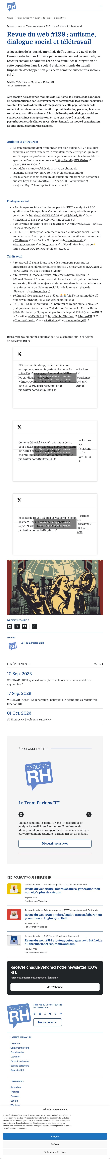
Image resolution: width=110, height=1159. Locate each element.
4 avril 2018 (84, 455)
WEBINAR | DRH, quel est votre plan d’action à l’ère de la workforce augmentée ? (49, 682)
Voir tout (98, 664)
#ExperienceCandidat (45, 385)
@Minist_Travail (23, 279)
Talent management (35, 26)
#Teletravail (20, 262)
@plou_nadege (48, 244)
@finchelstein (75, 240)
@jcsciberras (40, 308)
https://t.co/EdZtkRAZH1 (38, 181)
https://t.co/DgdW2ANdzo (72, 160)
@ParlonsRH (91, 312)
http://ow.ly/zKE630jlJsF (44, 215)
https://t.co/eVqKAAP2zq (84, 266)
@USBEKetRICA (27, 164)
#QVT (22, 526)
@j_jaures (60, 248)
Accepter (55, 1136)
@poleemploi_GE (75, 320)
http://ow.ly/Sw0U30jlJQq (29, 248)
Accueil (10, 18)
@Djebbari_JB (73, 215)
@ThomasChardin (24, 320)
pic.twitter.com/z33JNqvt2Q (36, 530)
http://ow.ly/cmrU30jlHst (40, 172)
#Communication (29, 454)
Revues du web (14, 26)
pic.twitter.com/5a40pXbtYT (35, 390)
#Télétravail (20, 275)
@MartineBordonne (64, 308)
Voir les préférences (55, 1152)
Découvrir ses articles (55, 843)
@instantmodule (83, 295)
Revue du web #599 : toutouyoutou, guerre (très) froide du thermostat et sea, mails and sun (63, 942)
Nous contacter (47, 1022)
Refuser (55, 1144)
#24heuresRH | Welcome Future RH (29, 719)
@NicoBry (23, 185)
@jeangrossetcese (24, 244)
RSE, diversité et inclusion (58, 26)
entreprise (41, 185)
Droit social (76, 26)
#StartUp (24, 373)
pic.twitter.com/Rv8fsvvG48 (35, 459)
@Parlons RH (19, 341)
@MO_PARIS (36, 316)
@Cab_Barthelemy (24, 312)
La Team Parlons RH (32, 642)
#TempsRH (85, 316)
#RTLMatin (20, 219)
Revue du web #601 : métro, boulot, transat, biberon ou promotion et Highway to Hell (63, 916)
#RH (25, 385)
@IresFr (61, 223)
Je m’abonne (55, 987)
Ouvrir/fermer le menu (101, 5)
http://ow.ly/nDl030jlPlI (27, 299)
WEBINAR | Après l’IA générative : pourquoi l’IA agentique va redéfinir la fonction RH (52, 702)
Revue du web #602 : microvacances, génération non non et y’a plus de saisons (62, 890)
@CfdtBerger (20, 240)
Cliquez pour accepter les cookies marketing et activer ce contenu (55, 377)
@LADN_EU (25, 270)
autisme (58, 185)
